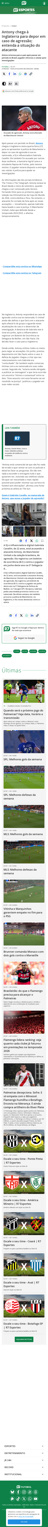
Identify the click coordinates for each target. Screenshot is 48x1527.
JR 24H (7, 1460)
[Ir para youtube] (35, 1498)
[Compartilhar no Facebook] (9, 73)
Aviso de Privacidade (26, 1516)
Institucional (13, 1474)
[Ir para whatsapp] (29, 1498)
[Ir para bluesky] (12, 1492)
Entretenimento (14, 1453)
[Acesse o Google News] (25, 73)
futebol (17, 651)
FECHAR (24, 1522)
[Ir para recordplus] (12, 1498)
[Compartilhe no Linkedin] (14, 73)
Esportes (9, 1446)
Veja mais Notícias (24, 1339)
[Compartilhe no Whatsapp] (20, 73)
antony (24, 651)
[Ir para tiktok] (18, 1498)
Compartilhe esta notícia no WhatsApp (22, 266)
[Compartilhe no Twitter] (4, 73)
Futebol (14, 26)
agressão (33, 651)
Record (9, 1467)
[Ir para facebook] (18, 1492)
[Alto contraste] (4, 83)
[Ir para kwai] (29, 1492)
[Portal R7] (24, 3)
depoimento (7, 655)
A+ (10, 83)
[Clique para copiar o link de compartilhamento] (30, 73)
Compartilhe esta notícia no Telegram (22, 273)
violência (42, 651)
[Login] (44, 3)
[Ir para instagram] (24, 1492)
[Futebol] (24, 10)
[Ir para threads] (35, 1492)
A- (16, 83)
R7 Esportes (5, 26)
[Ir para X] (24, 1498)
